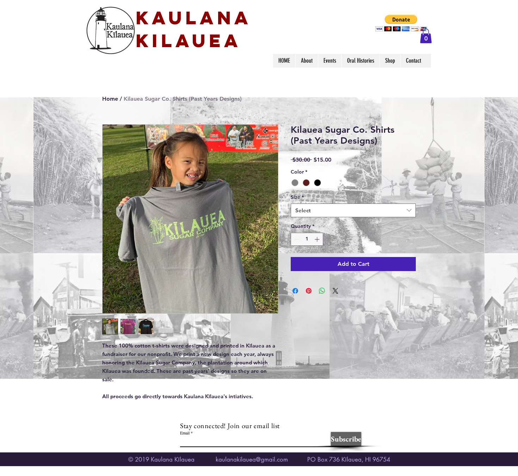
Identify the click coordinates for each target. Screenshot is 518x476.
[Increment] (317, 239)
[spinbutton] (307, 239)
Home (110, 98)
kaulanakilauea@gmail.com (252, 459)
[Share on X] (335, 291)
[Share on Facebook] (295, 291)
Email (185, 433)
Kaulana (194, 17)
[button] (401, 23)
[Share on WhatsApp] (322, 291)
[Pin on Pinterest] (308, 291)
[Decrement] (296, 239)
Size (297, 197)
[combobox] (353, 210)
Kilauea (188, 40)
